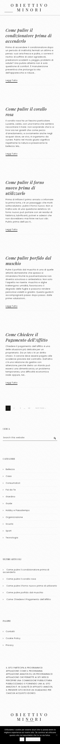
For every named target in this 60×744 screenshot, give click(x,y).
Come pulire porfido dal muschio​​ (28, 260)
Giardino (10, 496)
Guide (9, 503)
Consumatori (13, 483)
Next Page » (40, 408)
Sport (9, 530)
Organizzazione (14, 517)
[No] (56, 735)
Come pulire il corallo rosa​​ (26, 111)
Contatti (10, 631)
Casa (9, 476)
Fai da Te (11, 489)
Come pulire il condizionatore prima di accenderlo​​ (29, 35)
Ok (22, 739)
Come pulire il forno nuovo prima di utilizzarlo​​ (25, 187)
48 (29, 408)
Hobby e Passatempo (18, 510)
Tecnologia (12, 537)
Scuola (9, 524)
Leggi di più (33, 739)
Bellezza (10, 469)
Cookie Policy (13, 638)
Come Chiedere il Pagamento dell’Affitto (27, 337)
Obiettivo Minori (30, 7)
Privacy (10, 645)
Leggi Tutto (11, 80)
